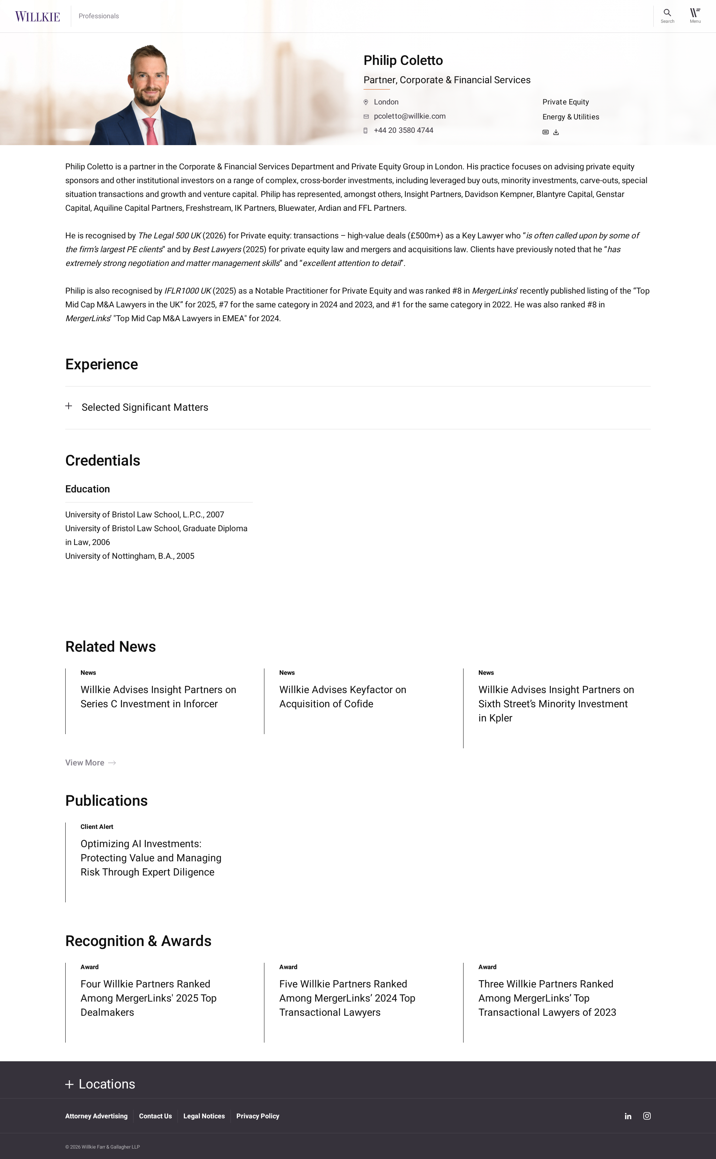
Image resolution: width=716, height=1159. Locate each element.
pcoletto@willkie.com (410, 116)
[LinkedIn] (628, 1115)
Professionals (99, 16)
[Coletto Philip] (556, 132)
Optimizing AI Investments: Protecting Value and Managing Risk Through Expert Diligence (151, 858)
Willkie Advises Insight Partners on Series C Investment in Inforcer (158, 697)
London (386, 102)
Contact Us (155, 1116)
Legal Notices (204, 1116)
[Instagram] (647, 1116)
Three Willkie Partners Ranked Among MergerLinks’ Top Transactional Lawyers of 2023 (547, 998)
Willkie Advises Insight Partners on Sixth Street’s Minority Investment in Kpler (556, 704)
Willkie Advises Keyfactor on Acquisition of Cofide (342, 697)
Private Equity (566, 102)
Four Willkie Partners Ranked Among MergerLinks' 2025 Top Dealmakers (149, 998)
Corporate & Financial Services (465, 80)
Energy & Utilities (571, 117)
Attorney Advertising (96, 1116)
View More (84, 763)
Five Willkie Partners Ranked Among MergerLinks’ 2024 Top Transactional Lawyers (347, 998)
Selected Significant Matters (145, 407)
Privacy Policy (257, 1116)
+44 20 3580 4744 (403, 130)
